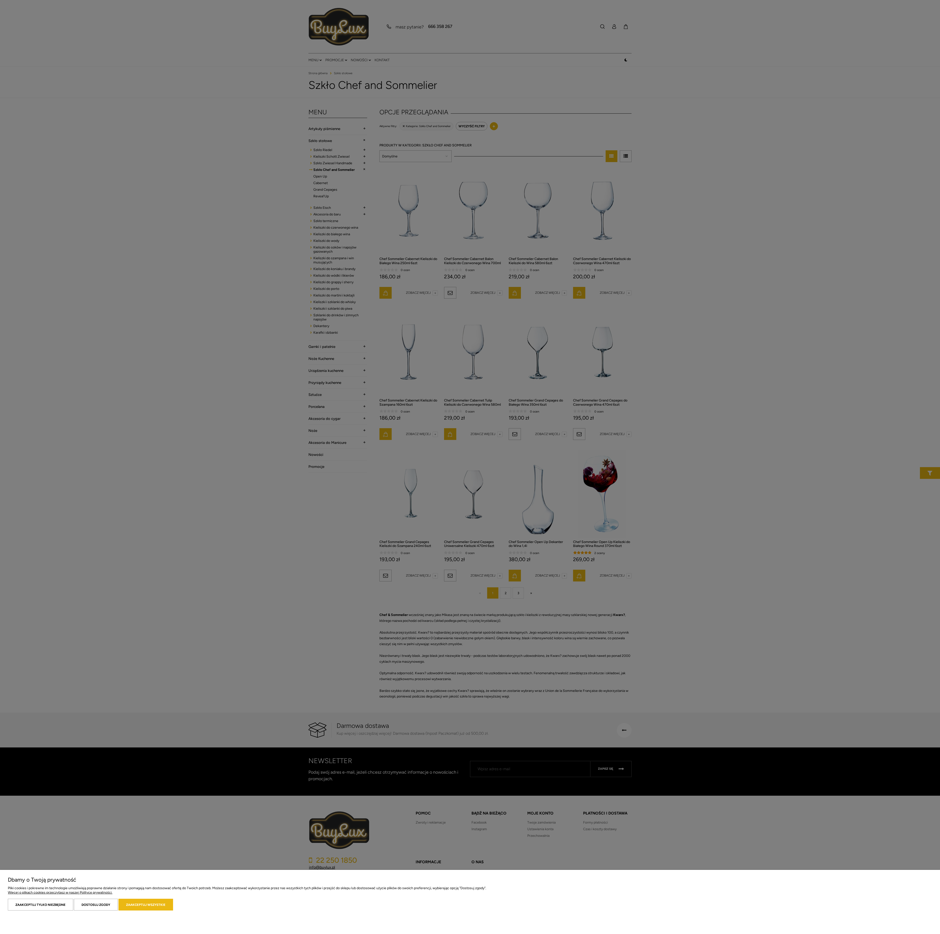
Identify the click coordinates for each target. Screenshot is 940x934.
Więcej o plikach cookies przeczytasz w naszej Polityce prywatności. (60, 892)
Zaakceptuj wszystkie (145, 905)
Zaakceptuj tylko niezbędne (40, 905)
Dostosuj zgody (96, 905)
